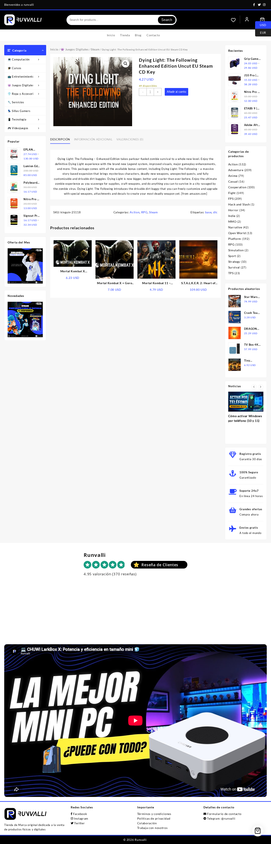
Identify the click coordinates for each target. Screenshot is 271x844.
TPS (231, 273)
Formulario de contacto (224, 814)
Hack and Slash (239, 204)
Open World (237, 233)
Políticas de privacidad (153, 818)
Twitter (79, 823)
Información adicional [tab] (93, 139)
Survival (234, 267)
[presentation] (254, 387)
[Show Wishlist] (235, 19)
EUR (260, 32)
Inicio (54, 49)
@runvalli (228, 818)
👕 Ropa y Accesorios (22, 93)
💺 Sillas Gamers (19, 111)
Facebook (80, 814)
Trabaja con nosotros (152, 828)
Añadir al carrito (176, 91)
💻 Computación (19, 59)
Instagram (81, 818)
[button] (125, 63)
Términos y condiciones (154, 814)
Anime (233, 175)
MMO (232, 221)
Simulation (236, 250)
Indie (232, 216)
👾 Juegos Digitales (21, 85)
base (208, 212)
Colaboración (147, 823)
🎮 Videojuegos (18, 128)
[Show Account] (246, 20)
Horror (233, 210)
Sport (232, 256)
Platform (234, 238)
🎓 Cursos (14, 68)
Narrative (235, 227)
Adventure (235, 170)
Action (135, 212)
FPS (231, 198)
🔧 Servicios (16, 102)
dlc (215, 212)
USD (260, 24)
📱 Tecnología (17, 119)
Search (166, 20)
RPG (144, 212)
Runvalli (141, 839)
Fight (232, 193)
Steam (95, 49)
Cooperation (237, 187)
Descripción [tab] (60, 139)
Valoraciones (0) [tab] (129, 139)
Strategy (234, 261)
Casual (233, 181)
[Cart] (262, 19)
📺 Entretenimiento (21, 76)
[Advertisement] (135, 614)
